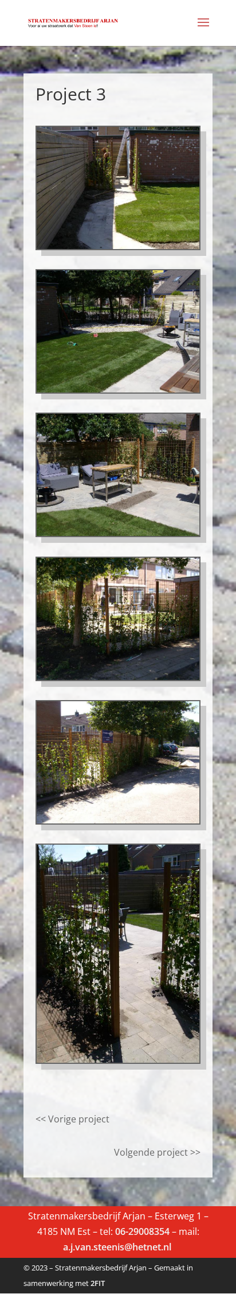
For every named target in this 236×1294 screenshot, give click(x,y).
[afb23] (118, 532)
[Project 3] (118, 676)
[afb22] (118, 389)
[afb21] (118, 245)
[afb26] (118, 820)
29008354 (149, 1231)
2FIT (98, 1283)
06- (121, 1231)
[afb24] (118, 1059)
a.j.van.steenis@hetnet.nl (118, 1247)
